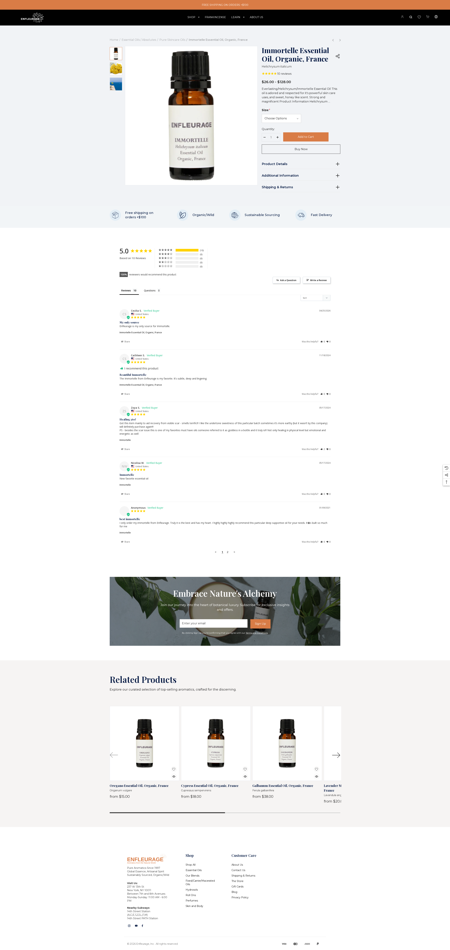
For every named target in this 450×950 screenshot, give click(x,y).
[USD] (436, 17)
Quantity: (268, 129)
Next (336, 755)
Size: (266, 110)
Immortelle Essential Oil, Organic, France (141, 332)
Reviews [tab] (126, 290)
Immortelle (125, 440)
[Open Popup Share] (337, 56)
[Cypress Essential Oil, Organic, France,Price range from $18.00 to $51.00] (215, 743)
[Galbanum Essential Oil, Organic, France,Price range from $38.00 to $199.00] (287, 743)
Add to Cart (306, 137)
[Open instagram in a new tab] (129, 926)
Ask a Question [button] (288, 280)
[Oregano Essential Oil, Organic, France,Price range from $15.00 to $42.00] (144, 743)
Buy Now (301, 149)
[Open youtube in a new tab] (136, 926)
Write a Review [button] (318, 280)
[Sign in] (402, 17)
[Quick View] (171, 774)
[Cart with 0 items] (427, 16)
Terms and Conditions (257, 633)
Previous (114, 755)
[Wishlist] (171, 767)
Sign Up (260, 623)
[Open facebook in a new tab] (142, 926)
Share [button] (127, 341)
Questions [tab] (150, 290)
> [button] (234, 552)
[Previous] (333, 40)
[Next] (340, 40)
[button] (323, 341)
